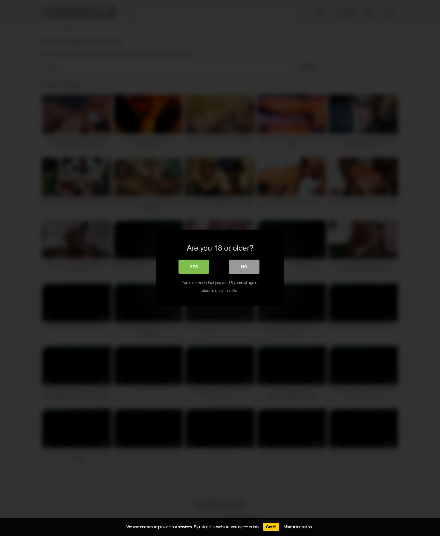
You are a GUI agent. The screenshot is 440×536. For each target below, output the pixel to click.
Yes (194, 267)
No (244, 267)
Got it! (271, 527)
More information (298, 527)
